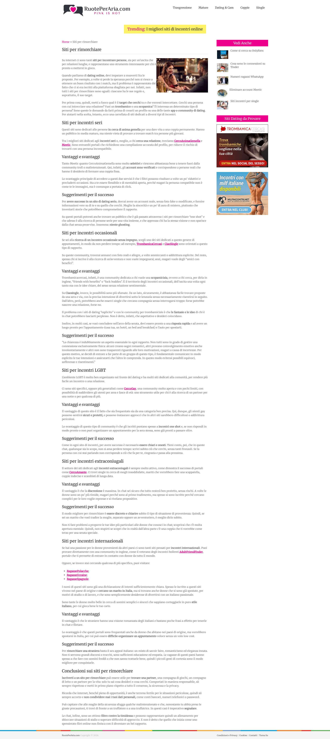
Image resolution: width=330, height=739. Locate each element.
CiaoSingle (171, 243)
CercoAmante (78, 472)
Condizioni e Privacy (227, 735)
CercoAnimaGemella (187, 140)
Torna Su (263, 735)
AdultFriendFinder (191, 551)
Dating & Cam (224, 7)
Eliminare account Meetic (245, 89)
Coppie (244, 7)
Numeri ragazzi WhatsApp (246, 76)
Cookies (243, 735)
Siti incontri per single (244, 101)
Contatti (253, 735)
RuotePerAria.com (71, 735)
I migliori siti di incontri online (174, 29)
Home (65, 41)
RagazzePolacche (77, 571)
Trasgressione (182, 7)
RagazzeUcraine (77, 575)
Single (260, 7)
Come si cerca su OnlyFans (246, 50)
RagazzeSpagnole (78, 579)
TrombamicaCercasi (149, 243)
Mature (203, 7)
